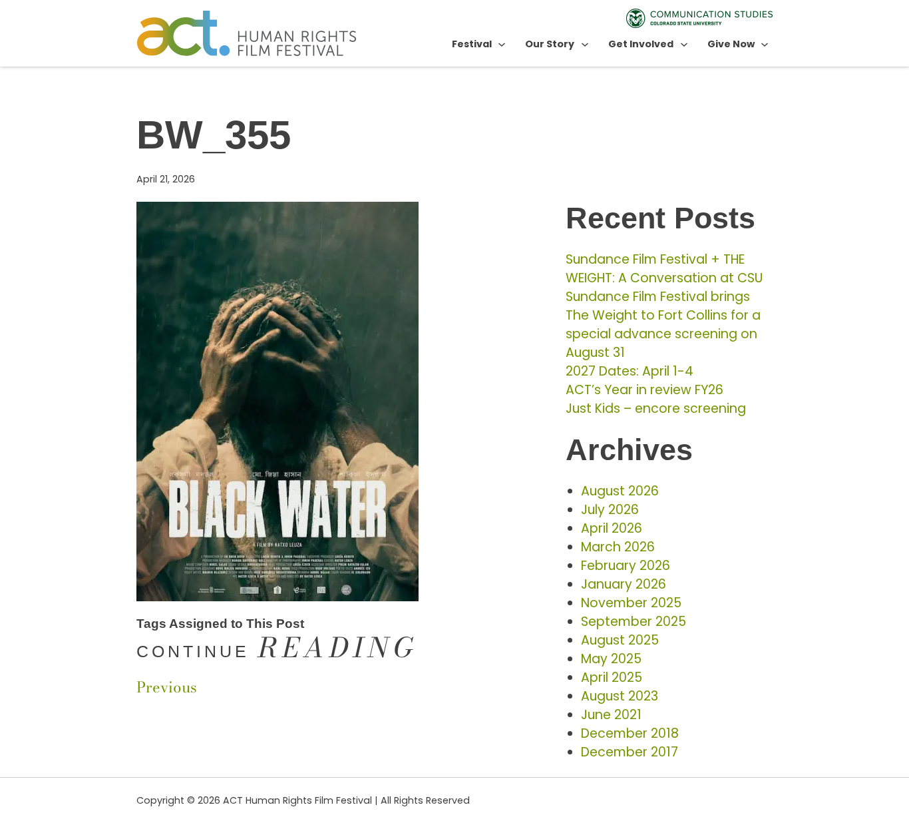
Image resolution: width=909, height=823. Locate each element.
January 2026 (623, 584)
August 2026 (620, 491)
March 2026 (618, 547)
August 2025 (620, 640)
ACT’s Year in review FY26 (644, 390)
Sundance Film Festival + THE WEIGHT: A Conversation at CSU (664, 268)
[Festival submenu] (502, 44)
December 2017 (629, 752)
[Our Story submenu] (585, 44)
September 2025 (633, 622)
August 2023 (619, 696)
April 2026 (611, 528)
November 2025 (631, 603)
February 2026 (625, 566)
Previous (166, 687)
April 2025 (611, 677)
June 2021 (611, 715)
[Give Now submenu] (765, 44)
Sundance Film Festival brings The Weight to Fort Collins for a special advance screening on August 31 (663, 325)
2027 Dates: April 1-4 (629, 371)
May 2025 (611, 659)
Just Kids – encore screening (656, 408)
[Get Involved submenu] (684, 44)
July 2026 (610, 510)
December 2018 (630, 733)
